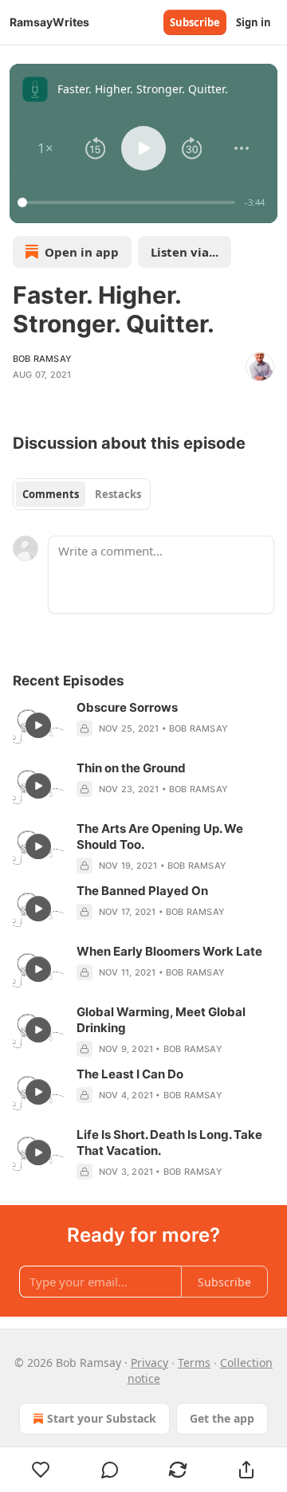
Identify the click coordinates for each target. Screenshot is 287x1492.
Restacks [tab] (118, 494)
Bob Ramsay (42, 358)
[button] (45, 148)
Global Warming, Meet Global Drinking (161, 1019)
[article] (143, 725)
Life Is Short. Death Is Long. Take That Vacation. (169, 1142)
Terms (194, 1362)
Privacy (149, 1362)
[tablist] (82, 494)
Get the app (222, 1418)
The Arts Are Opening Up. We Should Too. (160, 836)
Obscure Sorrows (127, 707)
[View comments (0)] (110, 1470)
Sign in (253, 22)
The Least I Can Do (130, 1074)
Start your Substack (101, 1418)
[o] (38, 725)
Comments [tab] (50, 494)
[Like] (41, 1470)
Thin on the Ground (131, 767)
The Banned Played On (142, 890)
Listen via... (184, 252)
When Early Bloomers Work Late (169, 951)
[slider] (128, 202)
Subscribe (195, 22)
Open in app (82, 252)
